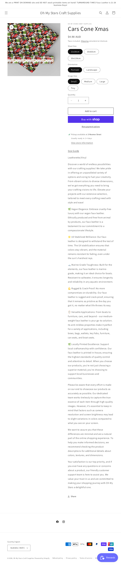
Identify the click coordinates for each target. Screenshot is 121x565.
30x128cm (76, 58)
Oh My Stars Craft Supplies (23, 558)
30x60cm (91, 51)
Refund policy (58, 558)
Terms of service (86, 558)
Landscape (91, 70)
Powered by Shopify (42, 558)
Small (74, 81)
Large (102, 81)
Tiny (73, 88)
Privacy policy (71, 558)
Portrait (75, 70)
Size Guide (73, 151)
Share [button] (73, 496)
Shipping (85, 41)
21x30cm (75, 51)
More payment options (91, 126)
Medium (88, 81)
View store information (82, 142)
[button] (6, 13)
